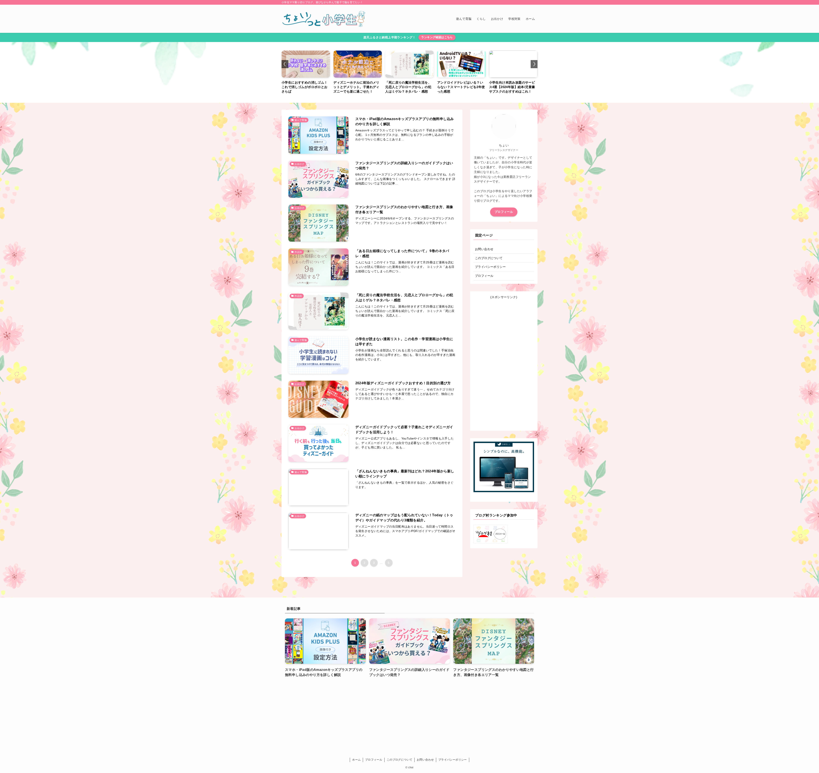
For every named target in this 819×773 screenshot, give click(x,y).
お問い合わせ (484, 249)
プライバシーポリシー (490, 266)
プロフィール (504, 211)
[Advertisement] (503, 363)
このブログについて (489, 258)
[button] (285, 64)
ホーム (356, 759)
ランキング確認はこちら (437, 37)
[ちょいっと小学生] (324, 18)
